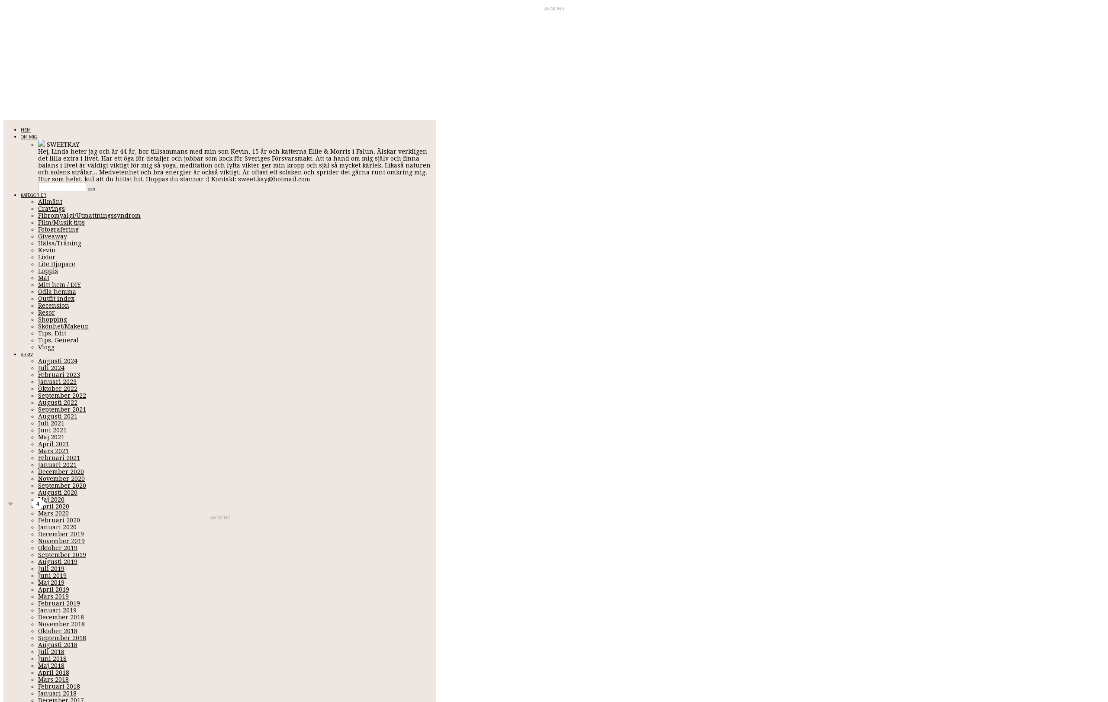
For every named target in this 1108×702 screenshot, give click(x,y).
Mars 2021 (53, 451)
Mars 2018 (53, 679)
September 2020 (62, 485)
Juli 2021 (51, 423)
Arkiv (27, 354)
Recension (53, 305)
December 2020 (61, 471)
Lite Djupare (56, 264)
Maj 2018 (51, 665)
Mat (43, 277)
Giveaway (52, 236)
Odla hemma (57, 291)
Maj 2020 (51, 499)
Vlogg (46, 347)
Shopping (52, 319)
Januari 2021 (57, 464)
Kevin (47, 250)
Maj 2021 (51, 437)
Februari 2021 (59, 457)
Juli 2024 (51, 367)
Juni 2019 (52, 575)
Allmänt (50, 201)
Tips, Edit (52, 333)
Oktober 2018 (57, 631)
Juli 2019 (51, 568)
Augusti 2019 (57, 561)
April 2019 (53, 589)
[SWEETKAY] (41, 144)
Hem (26, 129)
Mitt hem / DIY (59, 284)
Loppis (48, 270)
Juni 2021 (52, 430)
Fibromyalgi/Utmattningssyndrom (89, 215)
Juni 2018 (52, 658)
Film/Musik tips (61, 222)
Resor (46, 312)
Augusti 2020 (57, 492)
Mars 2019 (53, 596)
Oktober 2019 (57, 547)
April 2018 (53, 672)
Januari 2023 (57, 381)
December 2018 (61, 617)
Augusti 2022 (57, 402)
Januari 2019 (57, 610)
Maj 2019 (51, 582)
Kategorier (33, 195)
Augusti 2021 (57, 416)
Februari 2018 (59, 686)
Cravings (51, 208)
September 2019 (62, 554)
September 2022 (62, 395)
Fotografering (58, 229)
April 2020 (53, 506)
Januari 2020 (57, 527)
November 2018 (61, 624)
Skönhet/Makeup (63, 326)
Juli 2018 (51, 651)
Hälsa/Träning (59, 243)
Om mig (29, 136)
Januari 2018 (57, 693)
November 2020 (61, 478)
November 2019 (61, 541)
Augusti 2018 (57, 644)
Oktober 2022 (57, 388)
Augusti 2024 (57, 360)
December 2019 (61, 534)
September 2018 (62, 637)
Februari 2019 (59, 603)
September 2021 (62, 409)
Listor (46, 257)
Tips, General (58, 340)
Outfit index (56, 298)
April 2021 (53, 444)
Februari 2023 (59, 374)
